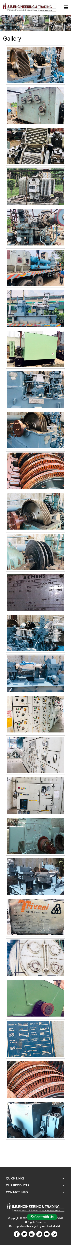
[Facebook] (17, 1234)
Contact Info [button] (17, 1192)
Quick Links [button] (15, 1178)
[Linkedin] (32, 1234)
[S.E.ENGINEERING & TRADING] (29, 7)
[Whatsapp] (54, 1234)
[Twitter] (24, 1234)
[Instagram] (39, 1234)
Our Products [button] (17, 1185)
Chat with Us (44, 1217)
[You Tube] (47, 1234)
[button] (66, 8)
